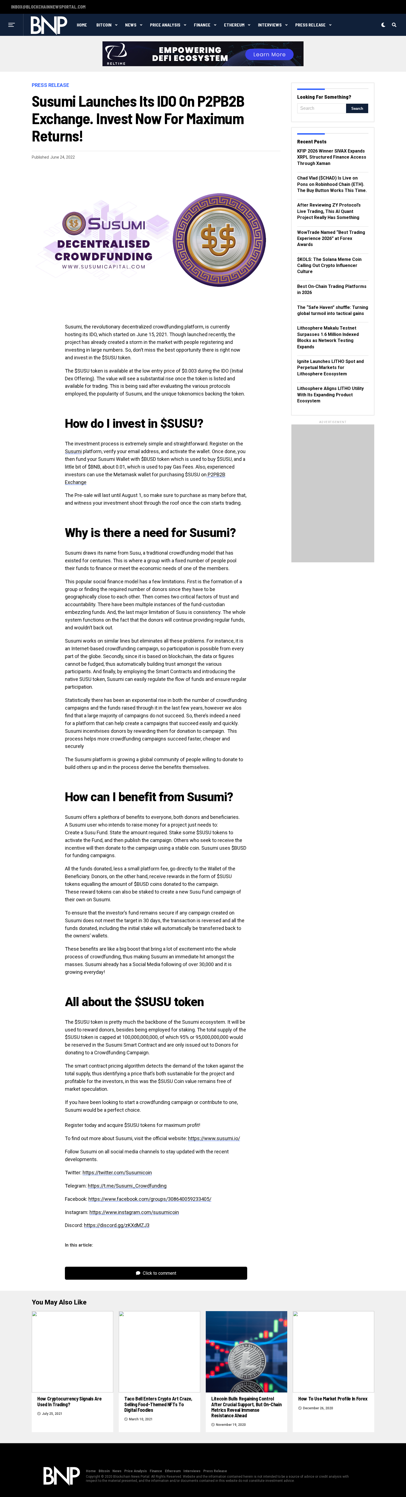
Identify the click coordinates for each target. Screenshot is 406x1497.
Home (82, 24)
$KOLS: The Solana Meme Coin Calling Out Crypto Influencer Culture (329, 265)
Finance (202, 24)
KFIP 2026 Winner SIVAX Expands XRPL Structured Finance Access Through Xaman (331, 157)
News (130, 24)
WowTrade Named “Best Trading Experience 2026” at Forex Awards (331, 238)
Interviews (270, 24)
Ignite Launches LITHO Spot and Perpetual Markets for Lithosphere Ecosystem (330, 367)
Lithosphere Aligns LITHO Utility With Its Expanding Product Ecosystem (330, 394)
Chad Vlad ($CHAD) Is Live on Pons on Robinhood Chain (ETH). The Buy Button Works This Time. (332, 184)
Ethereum (234, 24)
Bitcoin (104, 24)
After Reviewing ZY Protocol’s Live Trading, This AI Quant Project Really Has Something (329, 211)
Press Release (310, 24)
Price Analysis (165, 24)
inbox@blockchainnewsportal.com (48, 7)
